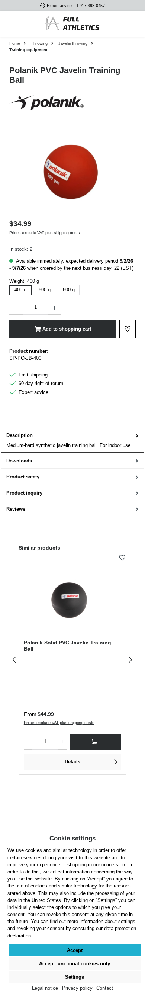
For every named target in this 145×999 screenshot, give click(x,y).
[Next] (130, 660)
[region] (72, 172)
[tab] (72, 440)
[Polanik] (72, 103)
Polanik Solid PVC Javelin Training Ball (67, 646)
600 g (45, 289)
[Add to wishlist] (122, 555)
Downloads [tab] (19, 461)
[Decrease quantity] (16, 307)
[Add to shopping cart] (95, 742)
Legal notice (45, 988)
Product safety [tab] (22, 476)
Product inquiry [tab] (24, 493)
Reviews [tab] (15, 509)
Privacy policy (78, 988)
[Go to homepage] (72, 24)
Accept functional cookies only (74, 963)
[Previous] (14, 660)
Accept (75, 950)
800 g (69, 289)
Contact (104, 988)
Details (72, 761)
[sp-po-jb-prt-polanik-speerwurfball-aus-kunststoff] (72, 172)
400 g (20, 289)
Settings (74, 977)
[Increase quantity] (54, 307)
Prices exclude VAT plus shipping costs (44, 232)
